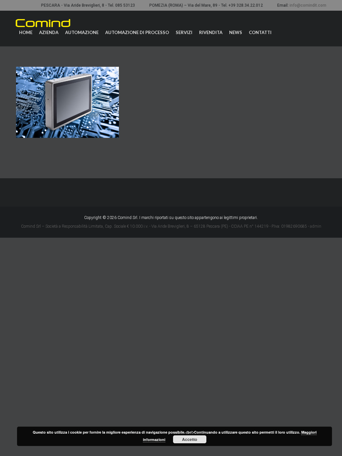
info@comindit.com (308, 5)
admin (315, 226)
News (235, 32)
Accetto (189, 439)
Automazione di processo (137, 32)
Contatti (260, 32)
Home (25, 32)
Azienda (48, 32)
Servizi (184, 32)
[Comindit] (43, 23)
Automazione (82, 32)
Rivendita (210, 32)
